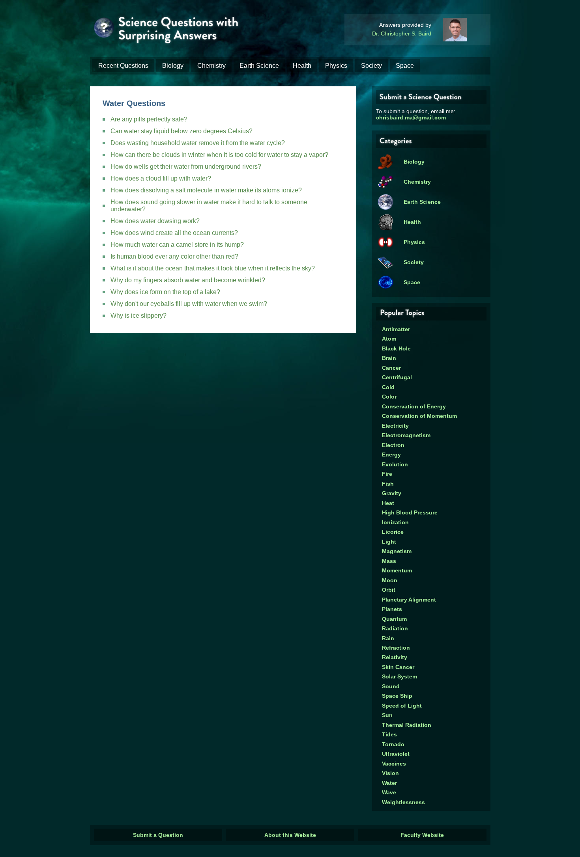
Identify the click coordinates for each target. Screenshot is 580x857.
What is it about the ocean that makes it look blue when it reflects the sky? (212, 268)
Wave (389, 792)
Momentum (397, 570)
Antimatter (396, 329)
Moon (389, 580)
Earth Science (259, 65)
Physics (336, 65)
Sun (387, 715)
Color (389, 396)
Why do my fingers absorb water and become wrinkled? (187, 280)
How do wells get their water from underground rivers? (185, 166)
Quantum (394, 619)
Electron (393, 445)
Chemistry (211, 65)
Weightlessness (403, 802)
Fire (387, 474)
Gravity (391, 493)
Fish (388, 484)
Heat (388, 503)
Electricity (395, 426)
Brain (389, 358)
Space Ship (397, 696)
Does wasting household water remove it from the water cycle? (197, 143)
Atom (389, 338)
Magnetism (397, 551)
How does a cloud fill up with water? (160, 178)
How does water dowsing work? (155, 221)
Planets (392, 609)
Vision (390, 773)
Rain (388, 638)
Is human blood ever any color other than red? (174, 256)
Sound (391, 686)
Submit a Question (158, 835)
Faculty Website (422, 835)
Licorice (393, 532)
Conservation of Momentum (419, 416)
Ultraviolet (396, 754)
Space (405, 65)
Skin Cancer (398, 667)
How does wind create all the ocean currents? (174, 232)
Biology (172, 65)
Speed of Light (402, 705)
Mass (389, 561)
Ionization (395, 522)
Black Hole (396, 348)
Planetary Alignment (409, 599)
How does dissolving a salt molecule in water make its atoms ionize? (206, 190)
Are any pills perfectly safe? (148, 119)
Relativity (394, 657)
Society (371, 65)
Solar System (399, 676)
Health (302, 65)
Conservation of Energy (414, 406)
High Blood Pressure (410, 512)
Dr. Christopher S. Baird (401, 33)
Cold (388, 387)
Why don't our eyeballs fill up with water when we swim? (188, 303)
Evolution (395, 464)
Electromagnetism (406, 435)
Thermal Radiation (406, 725)
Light (389, 541)
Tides (389, 734)
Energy (391, 454)
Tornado (393, 744)
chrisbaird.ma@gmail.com (411, 117)
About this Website (290, 835)
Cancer (391, 368)
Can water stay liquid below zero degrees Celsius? (181, 131)
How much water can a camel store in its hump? (177, 244)
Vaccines (394, 763)
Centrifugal (397, 377)
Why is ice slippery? (138, 315)
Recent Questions (123, 65)
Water (389, 783)
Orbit (388, 590)
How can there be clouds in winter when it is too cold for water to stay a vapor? (219, 154)
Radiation (395, 628)
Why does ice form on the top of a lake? (165, 292)
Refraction (396, 648)
